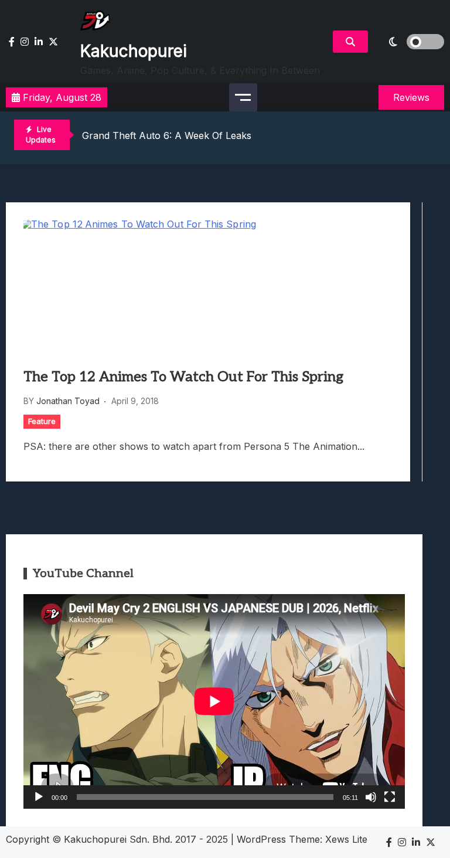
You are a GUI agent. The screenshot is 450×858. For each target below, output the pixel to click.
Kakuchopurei (133, 51)
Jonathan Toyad (68, 401)
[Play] (39, 797)
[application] (214, 701)
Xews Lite (346, 839)
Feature (42, 421)
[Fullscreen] (390, 797)
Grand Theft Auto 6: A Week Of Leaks (166, 135)
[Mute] (371, 797)
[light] (409, 41)
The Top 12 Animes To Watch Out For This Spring (183, 376)
